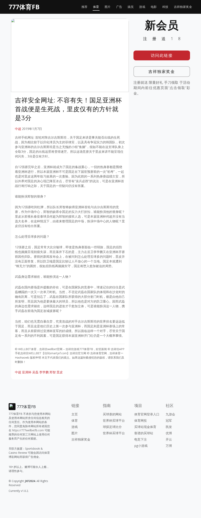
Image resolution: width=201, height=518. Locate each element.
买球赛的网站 (112, 414)
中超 (18, 129)
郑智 (52, 372)
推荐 (84, 7)
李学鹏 (44, 372)
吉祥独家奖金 (183, 7)
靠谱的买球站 (143, 433)
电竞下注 (140, 439)
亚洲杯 (26, 372)
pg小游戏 (141, 445)
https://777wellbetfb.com (28, 430)
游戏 (142, 7)
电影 (154, 7)
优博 (169, 433)
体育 (96, 7)
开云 (169, 439)
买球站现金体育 (145, 427)
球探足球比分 (112, 427)
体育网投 (140, 420)
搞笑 (131, 7)
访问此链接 (162, 55)
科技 (165, 7)
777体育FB (24, 7)
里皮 (60, 372)
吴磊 (35, 372)
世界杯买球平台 (114, 420)
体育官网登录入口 (146, 414)
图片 (108, 7)
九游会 (170, 414)
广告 (119, 7)
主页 (74, 414)
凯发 (169, 427)
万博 (169, 445)
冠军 (169, 420)
